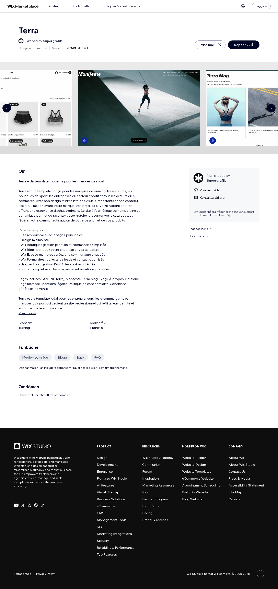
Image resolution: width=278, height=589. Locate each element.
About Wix (237, 458)
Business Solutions (111, 499)
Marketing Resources (158, 485)
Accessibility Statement (246, 485)
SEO (100, 527)
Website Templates (196, 471)
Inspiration (150, 478)
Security (103, 541)
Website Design (194, 464)
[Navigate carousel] (6, 108)
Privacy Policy (45, 574)
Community (151, 464)
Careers (234, 499)
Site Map (235, 492)
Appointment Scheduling (201, 485)
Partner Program (155, 499)
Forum (147, 471)
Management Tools (111, 520)
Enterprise (105, 471)
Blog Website (192, 499)
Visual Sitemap (108, 492)
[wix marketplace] (23, 6)
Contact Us (237, 471)
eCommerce (106, 506)
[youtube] (16, 505)
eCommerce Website (198, 478)
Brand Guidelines (155, 520)
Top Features (107, 554)
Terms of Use (22, 574)
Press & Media (239, 478)
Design (102, 458)
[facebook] (35, 505)
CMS (100, 513)
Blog (145, 492)
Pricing (147, 513)
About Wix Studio (242, 464)
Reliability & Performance (115, 547)
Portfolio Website (195, 492)
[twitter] (22, 505)
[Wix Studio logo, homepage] (33, 446)
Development (107, 464)
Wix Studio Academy (158, 458)
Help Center (151, 506)
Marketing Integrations (114, 534)
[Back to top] (260, 573)
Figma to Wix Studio (112, 478)
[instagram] (29, 505)
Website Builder (194, 458)
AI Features (105, 485)
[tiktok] (42, 505)
